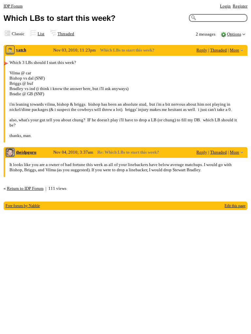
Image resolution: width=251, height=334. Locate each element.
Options (234, 34)
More (234, 50)
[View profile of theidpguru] (10, 152)
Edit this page (235, 206)
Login (225, 6)
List (41, 33)
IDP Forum (13, 6)
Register (240, 6)
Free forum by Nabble (23, 206)
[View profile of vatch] (10, 50)
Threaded (66, 33)
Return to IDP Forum (25, 188)
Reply (201, 50)
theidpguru (26, 152)
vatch (21, 49)
